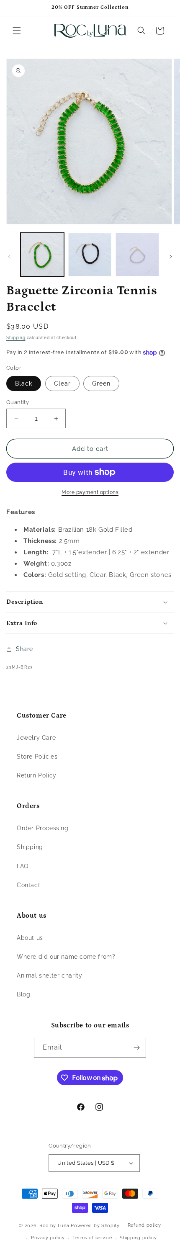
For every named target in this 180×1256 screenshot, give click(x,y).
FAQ (22, 866)
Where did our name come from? (66, 956)
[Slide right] (171, 256)
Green (101, 383)
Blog (23, 994)
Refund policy (144, 1225)
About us (30, 937)
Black (23, 383)
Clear (62, 383)
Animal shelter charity (49, 975)
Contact (28, 885)
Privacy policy (48, 1238)
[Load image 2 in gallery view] (90, 254)
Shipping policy (138, 1238)
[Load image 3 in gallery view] (137, 254)
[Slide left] (9, 256)
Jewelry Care (36, 737)
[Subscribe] (136, 1048)
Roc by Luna (54, 1225)
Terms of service (92, 1238)
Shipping (16, 337)
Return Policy (37, 775)
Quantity (17, 402)
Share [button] (24, 649)
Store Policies (37, 756)
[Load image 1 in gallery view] (42, 254)
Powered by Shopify (95, 1225)
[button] (17, 30)
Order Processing (43, 828)
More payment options (90, 492)
